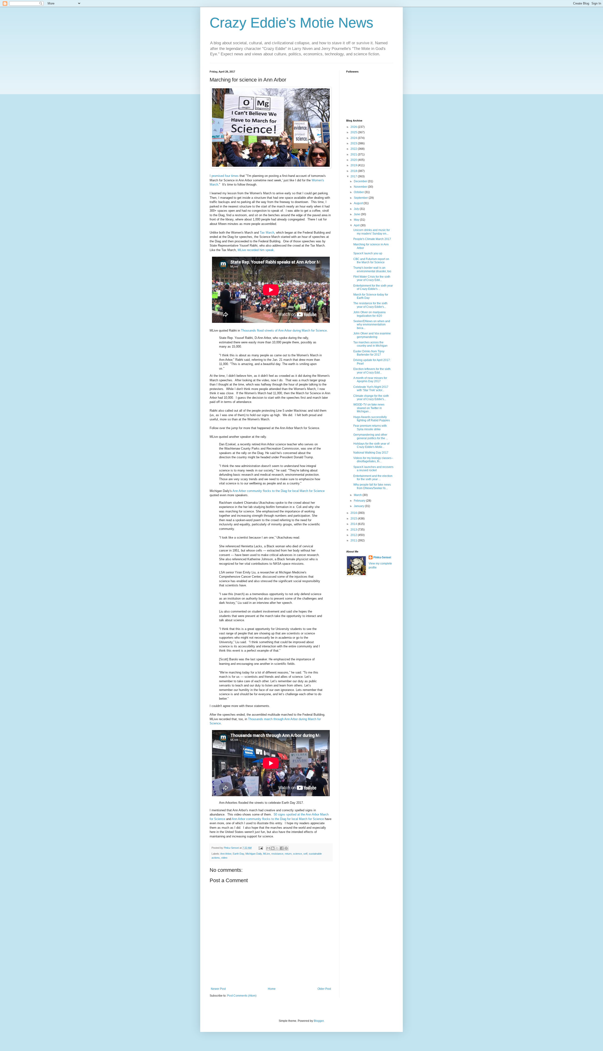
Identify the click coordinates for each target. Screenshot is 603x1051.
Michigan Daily (253, 853)
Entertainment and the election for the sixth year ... (372, 477)
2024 (354, 138)
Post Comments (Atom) (242, 995)
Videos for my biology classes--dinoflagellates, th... (373, 459)
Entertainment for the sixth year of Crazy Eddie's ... (373, 287)
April (357, 225)
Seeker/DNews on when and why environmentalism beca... (371, 325)
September (361, 197)
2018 (354, 171)
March (214, 184)
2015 (354, 518)
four (227, 176)
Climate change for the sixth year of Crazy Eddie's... (371, 397)
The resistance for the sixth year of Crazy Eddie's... (370, 305)
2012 (354, 535)
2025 (354, 132)
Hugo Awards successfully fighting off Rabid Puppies (371, 418)
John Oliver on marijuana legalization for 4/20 (369, 314)
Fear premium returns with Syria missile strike (370, 427)
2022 (354, 148)
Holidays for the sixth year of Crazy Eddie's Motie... (371, 445)
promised (218, 176)
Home (272, 988)
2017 (354, 176)
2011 (354, 540)
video (224, 857)
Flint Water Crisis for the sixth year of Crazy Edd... (371, 278)
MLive (266, 853)
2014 (354, 524)
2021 (354, 154)
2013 (354, 529)
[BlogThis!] (272, 848)
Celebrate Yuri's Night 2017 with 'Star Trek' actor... (370, 388)
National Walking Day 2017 (370, 452)
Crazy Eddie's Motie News (291, 23)
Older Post (324, 988)
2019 (354, 165)
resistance (277, 853)
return (288, 853)
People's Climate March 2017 (372, 239)
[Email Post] (260, 847)
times (235, 176)
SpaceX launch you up (367, 253)
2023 (354, 143)
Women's (318, 180)
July (357, 209)
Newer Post (218, 988)
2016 (354, 513)
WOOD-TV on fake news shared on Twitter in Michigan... (368, 408)
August (358, 203)
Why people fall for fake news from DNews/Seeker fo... (372, 486)
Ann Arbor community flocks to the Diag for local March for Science (278, 491)
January (359, 506)
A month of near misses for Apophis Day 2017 (370, 379)
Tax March (267, 232)
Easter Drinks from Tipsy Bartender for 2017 (368, 353)
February (360, 500)
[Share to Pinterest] (286, 848)
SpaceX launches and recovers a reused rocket (373, 468)
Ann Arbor (225, 853)
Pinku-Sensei (382, 557)
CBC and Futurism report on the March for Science (371, 260)
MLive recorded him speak (256, 250)
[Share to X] (277, 848)
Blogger (319, 1021)
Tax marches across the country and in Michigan (370, 344)
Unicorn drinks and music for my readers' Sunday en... (371, 231)
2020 (354, 160)
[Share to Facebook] (281, 848)
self (305, 853)
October (359, 192)
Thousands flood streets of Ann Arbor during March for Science (284, 330)
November (361, 186)
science (297, 853)
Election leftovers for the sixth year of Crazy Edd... (372, 370)
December (361, 181)
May (357, 219)
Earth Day (238, 853)
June (357, 214)
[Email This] (268, 848)
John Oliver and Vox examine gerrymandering (372, 335)
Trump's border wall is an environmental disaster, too (372, 269)
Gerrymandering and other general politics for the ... (370, 436)
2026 (354, 127)
